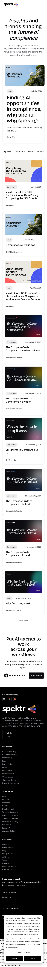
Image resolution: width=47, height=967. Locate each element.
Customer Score (9, 780)
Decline (32, 959)
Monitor (5, 799)
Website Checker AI (10, 812)
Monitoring (7, 758)
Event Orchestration (10, 783)
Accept (14, 959)
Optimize (6, 803)
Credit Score (7, 777)
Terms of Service (9, 892)
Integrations (7, 854)
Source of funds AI (10, 818)
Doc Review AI (8, 809)
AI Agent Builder (8, 831)
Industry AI (6, 825)
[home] (20, 4)
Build (4, 796)
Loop (4, 767)
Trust (4, 860)
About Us (6, 844)
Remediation (7, 764)
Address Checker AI (10, 815)
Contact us (7, 870)
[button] (42, 4)
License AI (6, 828)
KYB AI (5, 806)
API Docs (6, 857)
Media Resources (9, 866)
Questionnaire (8, 774)
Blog (4, 851)
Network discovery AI (11, 822)
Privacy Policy (7, 897)
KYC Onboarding (9, 755)
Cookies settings (23, 953)
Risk (4, 761)
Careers (5, 863)
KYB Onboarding (9, 751)
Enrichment (7, 770)
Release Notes (8, 847)
